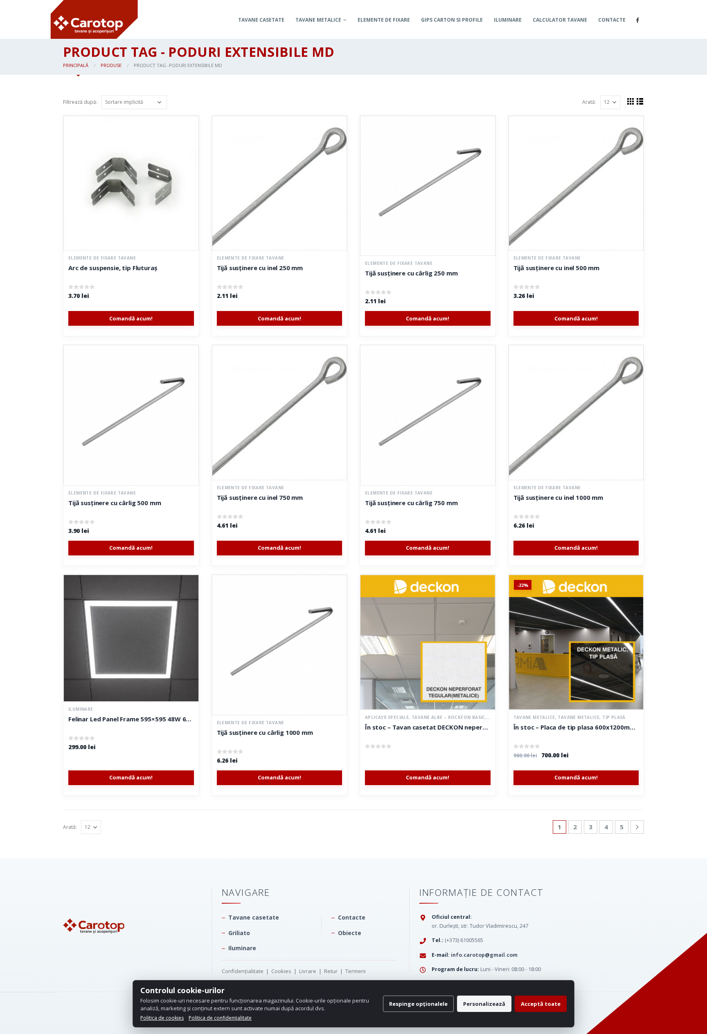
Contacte (612, 19)
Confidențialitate (242, 971)
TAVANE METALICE (318, 19)
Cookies (281, 971)
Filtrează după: (80, 101)
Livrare (307, 971)
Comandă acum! (131, 318)
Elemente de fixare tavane (102, 258)
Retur (331, 971)
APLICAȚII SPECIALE (387, 717)
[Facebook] (637, 20)
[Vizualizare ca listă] (640, 101)
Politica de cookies (162, 1017)
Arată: (589, 101)
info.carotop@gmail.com (484, 954)
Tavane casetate (261, 19)
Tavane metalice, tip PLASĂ (591, 717)
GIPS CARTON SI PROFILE (452, 19)
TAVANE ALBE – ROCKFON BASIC (448, 717)
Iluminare (508, 19)
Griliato (239, 933)
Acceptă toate (541, 1003)
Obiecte (349, 933)
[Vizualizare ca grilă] (631, 101)
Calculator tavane (560, 19)
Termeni (355, 971)
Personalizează (484, 1003)
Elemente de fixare (384, 19)
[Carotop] (93, 909)
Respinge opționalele (418, 1003)
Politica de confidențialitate (220, 1017)
